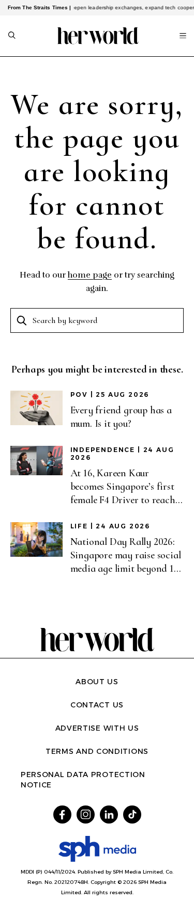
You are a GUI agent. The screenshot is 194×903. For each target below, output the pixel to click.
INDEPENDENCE (103, 450)
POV (79, 394)
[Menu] (183, 35)
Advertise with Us (97, 728)
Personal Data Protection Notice (83, 779)
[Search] (12, 36)
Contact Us (97, 705)
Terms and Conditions (97, 751)
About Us (97, 681)
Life (79, 526)
